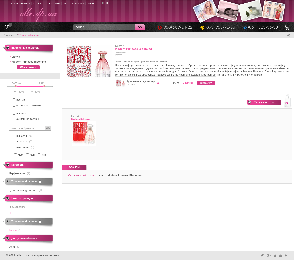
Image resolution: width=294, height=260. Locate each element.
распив (20, 99)
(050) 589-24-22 (177, 27)
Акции (14, 3)
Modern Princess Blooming (133, 48)
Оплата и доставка (73, 3)
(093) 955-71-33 (220, 27)
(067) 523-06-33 (263, 27)
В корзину (206, 83)
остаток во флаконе (28, 105)
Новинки (25, 3)
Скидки (91, 3)
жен (32, 154)
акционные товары (27, 118)
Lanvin (119, 45)
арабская (21, 141)
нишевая (21, 135)
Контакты (54, 3)
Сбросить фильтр (28, 35)
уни (44, 154)
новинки (21, 113)
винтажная (22, 147)
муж (20, 154)
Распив (37, 3)
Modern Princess (81, 119)
